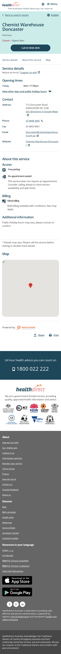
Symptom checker (10, 533)
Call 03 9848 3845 (30, 47)
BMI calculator (9, 512)
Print (56, 335)
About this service (31, 59)
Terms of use (8, 468)
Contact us (7, 484)
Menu (54, 4)
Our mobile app (9, 447)
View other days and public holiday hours (24, 91)
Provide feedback (10, 489)
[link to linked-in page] (22, 604)
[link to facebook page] (9, 604)
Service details (10, 59)
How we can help (10, 442)
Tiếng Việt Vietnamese (12, 571)
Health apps (8, 517)
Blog (4, 507)
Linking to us (8, 453)
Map (48, 59)
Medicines (7, 522)
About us (6, 495)
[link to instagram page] (16, 604)
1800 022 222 (32, 368)
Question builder (10, 538)
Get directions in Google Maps (42, 111)
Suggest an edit (28, 72)
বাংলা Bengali (7, 555)
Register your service (12, 463)
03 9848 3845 (33, 120)
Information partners (12, 458)
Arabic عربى (7, 550)
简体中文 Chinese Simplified (15, 560)
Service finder (8, 527)
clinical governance (20, 616)
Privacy (5, 474)
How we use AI (9, 479)
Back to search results (17, 15)
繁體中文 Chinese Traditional (15, 566)
